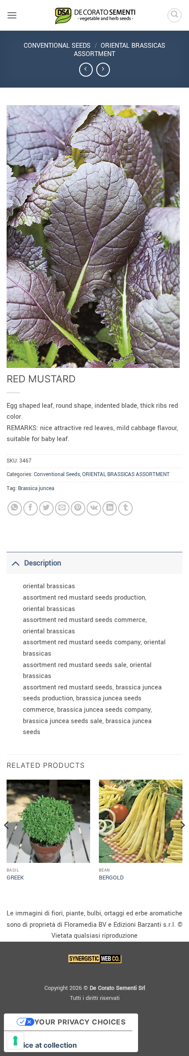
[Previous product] (103, 69)
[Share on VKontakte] (94, 508)
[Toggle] (15, 563)
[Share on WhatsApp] (14, 508)
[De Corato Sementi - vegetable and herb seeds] (94, 15)
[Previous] (7, 843)
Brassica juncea (36, 488)
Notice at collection (44, 1045)
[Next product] (86, 69)
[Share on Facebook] (30, 508)
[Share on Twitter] (46, 508)
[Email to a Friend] (62, 508)
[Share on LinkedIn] (109, 508)
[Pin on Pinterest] (78, 508)
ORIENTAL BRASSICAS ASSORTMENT (119, 50)
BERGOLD (111, 878)
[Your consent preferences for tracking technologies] (15, 1040)
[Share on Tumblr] (125, 508)
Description (42, 563)
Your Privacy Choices (80, 1021)
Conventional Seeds (57, 45)
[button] (12, 15)
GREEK (15, 878)
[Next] (182, 843)
